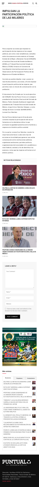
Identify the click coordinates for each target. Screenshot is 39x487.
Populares (19, 378)
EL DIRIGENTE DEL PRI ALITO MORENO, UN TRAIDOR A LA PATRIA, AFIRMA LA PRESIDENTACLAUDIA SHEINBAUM (17, 417)
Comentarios (31, 378)
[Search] (36, 3)
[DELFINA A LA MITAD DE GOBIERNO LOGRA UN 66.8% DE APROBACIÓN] (19, 175)
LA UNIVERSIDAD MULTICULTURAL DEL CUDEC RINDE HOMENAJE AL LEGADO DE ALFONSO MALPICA (16, 409)
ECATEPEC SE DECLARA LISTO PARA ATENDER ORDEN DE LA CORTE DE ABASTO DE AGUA (15, 445)
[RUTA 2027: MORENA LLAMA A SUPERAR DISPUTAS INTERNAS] (19, 206)
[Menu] (3, 3)
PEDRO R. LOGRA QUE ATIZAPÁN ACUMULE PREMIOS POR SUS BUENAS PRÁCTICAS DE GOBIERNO (17, 432)
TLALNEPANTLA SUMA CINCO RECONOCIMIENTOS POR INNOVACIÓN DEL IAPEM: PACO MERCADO (17, 424)
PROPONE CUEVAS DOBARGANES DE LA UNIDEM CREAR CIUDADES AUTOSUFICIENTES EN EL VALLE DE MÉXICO (19, 251)
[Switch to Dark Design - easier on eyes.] (33, 3)
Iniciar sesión (6, 481)
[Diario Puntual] (19, 3)
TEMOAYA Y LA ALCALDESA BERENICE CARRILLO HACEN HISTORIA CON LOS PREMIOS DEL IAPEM (15, 402)
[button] (19, 347)
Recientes (8, 378)
